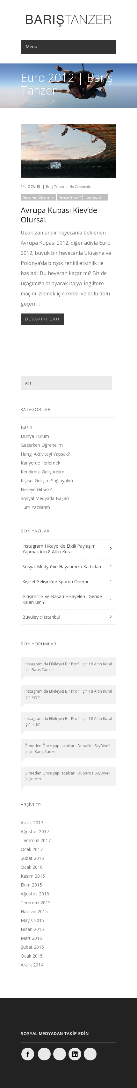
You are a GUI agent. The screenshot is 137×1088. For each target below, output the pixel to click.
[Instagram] (44, 1054)
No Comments (79, 186)
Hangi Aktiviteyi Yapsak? (45, 454)
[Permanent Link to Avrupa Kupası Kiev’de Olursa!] (68, 175)
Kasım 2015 (33, 876)
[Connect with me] (74, 1054)
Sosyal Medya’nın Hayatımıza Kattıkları (61, 567)
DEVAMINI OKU (42, 319)
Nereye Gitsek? (70, 197)
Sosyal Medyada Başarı (45, 498)
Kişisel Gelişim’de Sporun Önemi (55, 581)
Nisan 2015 (32, 929)
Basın (26, 427)
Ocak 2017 (32, 849)
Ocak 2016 (32, 867)
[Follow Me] (59, 1054)
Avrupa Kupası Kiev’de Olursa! (59, 215)
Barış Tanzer (55, 186)
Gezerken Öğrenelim (38, 197)
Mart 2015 (31, 938)
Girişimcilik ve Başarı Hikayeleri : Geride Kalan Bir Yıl (62, 599)
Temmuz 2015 (36, 903)
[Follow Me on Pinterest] (90, 1054)
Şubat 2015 (32, 947)
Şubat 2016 (32, 858)
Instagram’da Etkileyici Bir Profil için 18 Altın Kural (68, 664)
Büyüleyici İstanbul (41, 617)
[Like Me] (27, 1054)
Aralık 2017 (32, 823)
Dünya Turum (35, 436)
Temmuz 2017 (36, 840)
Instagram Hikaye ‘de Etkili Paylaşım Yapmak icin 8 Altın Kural (59, 549)
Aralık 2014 (32, 965)
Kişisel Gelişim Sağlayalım (47, 481)
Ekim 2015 (31, 885)
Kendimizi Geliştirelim (42, 472)
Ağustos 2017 (35, 831)
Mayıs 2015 (32, 920)
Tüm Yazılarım (95, 197)
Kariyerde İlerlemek (40, 463)
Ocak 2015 (32, 956)
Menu (31, 46)
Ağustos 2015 (35, 894)
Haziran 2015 (34, 911)
